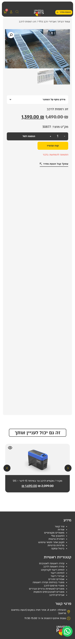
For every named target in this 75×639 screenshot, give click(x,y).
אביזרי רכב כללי (47, 21)
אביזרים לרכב (56, 595)
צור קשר (59, 526)
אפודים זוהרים (56, 579)
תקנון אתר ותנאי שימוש (51, 542)
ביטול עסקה (57, 548)
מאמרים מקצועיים (54, 532)
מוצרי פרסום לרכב (54, 585)
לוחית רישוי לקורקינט (52, 569)
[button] (6, 5)
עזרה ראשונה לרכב (53, 566)
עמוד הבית (64, 21)
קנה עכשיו (53, 145)
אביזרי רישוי (57, 576)
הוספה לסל (29, 136)
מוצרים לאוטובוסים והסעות (48, 591)
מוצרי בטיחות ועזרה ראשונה (48, 582)
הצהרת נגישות (56, 539)
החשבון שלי (57, 535)
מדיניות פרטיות (56, 545)
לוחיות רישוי (57, 573)
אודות (61, 529)
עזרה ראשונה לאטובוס (51, 563)
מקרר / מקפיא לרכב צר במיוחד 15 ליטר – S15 (37, 480)
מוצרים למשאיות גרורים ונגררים (46, 588)
